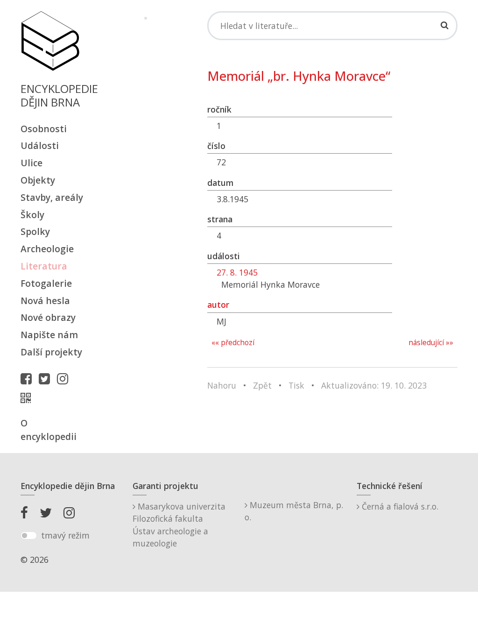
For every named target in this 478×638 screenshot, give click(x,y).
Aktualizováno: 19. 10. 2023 (374, 385)
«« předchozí (232, 342)
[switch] (29, 536)
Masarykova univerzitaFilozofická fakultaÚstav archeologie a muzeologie (179, 525)
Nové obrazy (48, 317)
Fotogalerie (46, 283)
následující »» (430, 342)
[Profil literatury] (28, 398)
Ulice (31, 162)
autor (218, 304)
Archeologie (47, 248)
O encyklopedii (49, 430)
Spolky (35, 231)
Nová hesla (45, 300)
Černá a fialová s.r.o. (398, 506)
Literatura (44, 266)
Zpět (262, 385)
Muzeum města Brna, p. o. (294, 511)
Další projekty (51, 352)
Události (40, 145)
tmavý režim (65, 535)
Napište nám (49, 334)
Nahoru (221, 385)
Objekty (38, 180)
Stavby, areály (52, 197)
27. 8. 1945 (237, 272)
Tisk (296, 385)
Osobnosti (44, 128)
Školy (32, 214)
